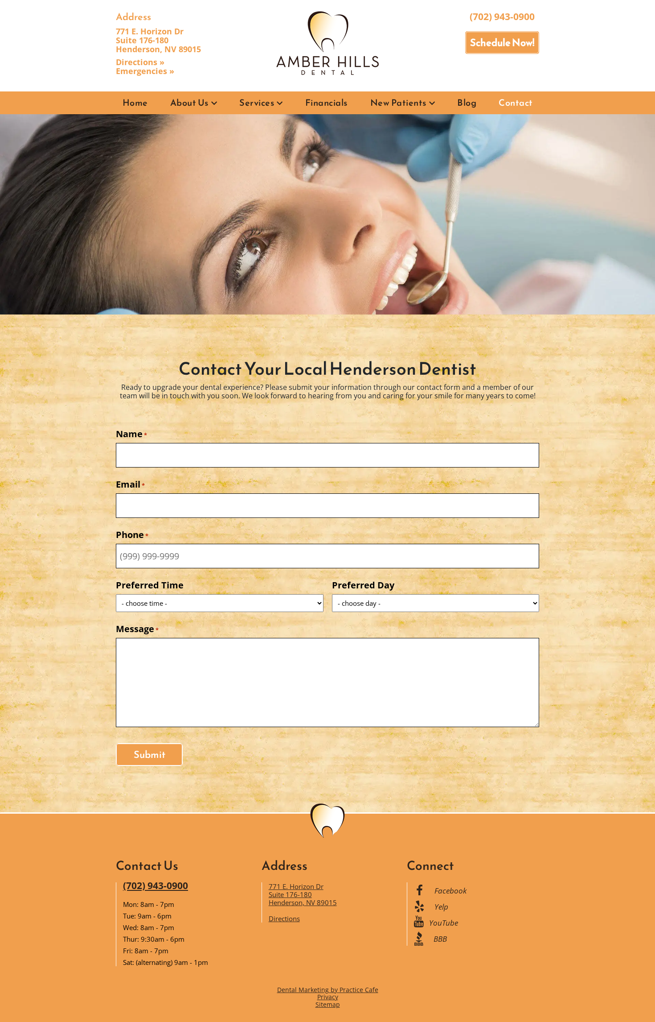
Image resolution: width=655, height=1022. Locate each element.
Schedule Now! (502, 42)
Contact (516, 102)
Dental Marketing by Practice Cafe (327, 989)
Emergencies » (145, 71)
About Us (189, 102)
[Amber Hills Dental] (327, 42)
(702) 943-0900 (502, 16)
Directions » (140, 62)
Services (256, 102)
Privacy (327, 997)
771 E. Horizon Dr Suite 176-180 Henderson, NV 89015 (158, 40)
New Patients (398, 102)
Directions (284, 918)
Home (135, 102)
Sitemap (327, 1004)
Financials (326, 102)
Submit (149, 754)
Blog (466, 102)
